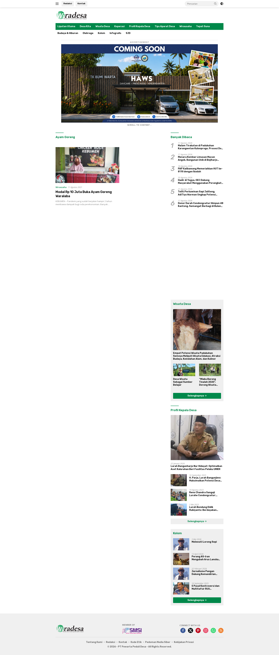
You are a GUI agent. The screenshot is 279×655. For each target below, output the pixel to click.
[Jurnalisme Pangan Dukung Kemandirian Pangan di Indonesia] (181, 574)
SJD (128, 33)
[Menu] (58, 3)
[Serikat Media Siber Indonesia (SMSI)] (132, 630)
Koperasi (119, 26)
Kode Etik (136, 642)
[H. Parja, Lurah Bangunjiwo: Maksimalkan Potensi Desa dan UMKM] (179, 480)
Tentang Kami (94, 642)
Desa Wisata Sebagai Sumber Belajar (182, 382)
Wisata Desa (102, 26)
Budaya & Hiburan (67, 33)
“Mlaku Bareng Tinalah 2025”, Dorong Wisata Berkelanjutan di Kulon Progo (208, 382)
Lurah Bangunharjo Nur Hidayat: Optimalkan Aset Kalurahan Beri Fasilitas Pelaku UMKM (196, 467)
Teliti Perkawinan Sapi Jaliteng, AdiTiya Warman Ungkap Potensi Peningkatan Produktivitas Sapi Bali (199, 193)
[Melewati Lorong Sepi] (181, 544)
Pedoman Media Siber (157, 642)
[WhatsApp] (213, 631)
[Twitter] (190, 631)
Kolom (101, 33)
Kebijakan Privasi (184, 642)
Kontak (81, 3)
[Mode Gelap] (221, 3)
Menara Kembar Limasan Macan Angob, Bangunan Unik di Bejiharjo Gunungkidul (197, 158)
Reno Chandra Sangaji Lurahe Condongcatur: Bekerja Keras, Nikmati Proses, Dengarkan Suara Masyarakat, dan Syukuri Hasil (204, 494)
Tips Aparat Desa (165, 26)
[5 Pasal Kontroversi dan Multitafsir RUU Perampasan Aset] (181, 588)
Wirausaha (185, 26)
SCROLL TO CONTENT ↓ (139, 125)
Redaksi (67, 3)
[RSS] (220, 631)
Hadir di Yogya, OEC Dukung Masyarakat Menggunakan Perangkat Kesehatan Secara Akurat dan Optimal (200, 182)
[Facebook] (183, 631)
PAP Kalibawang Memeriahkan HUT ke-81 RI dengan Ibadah (200, 170)
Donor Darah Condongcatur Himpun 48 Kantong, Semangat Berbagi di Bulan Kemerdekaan (200, 205)
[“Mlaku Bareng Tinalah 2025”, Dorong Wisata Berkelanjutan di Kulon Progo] (210, 370)
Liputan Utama (66, 26)
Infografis (115, 33)
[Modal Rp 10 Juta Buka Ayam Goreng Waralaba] (87, 165)
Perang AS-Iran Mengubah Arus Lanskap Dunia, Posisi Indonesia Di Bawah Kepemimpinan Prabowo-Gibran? (206, 558)
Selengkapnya (195, 395)
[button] (215, 3)
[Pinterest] (198, 631)
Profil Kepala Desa (139, 26)
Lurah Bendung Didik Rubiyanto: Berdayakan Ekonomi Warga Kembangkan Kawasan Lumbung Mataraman (206, 509)
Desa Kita (85, 26)
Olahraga (88, 33)
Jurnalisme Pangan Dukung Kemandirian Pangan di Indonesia (204, 573)
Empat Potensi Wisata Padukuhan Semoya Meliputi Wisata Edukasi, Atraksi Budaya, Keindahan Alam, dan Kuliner (196, 356)
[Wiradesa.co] (72, 14)
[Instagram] (205, 631)
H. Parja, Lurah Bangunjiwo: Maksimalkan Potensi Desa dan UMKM (205, 479)
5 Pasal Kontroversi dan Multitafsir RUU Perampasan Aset (205, 587)
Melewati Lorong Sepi (204, 542)
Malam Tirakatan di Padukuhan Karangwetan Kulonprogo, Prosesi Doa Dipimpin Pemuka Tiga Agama (200, 147)
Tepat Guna (203, 26)
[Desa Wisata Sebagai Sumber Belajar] (184, 370)
